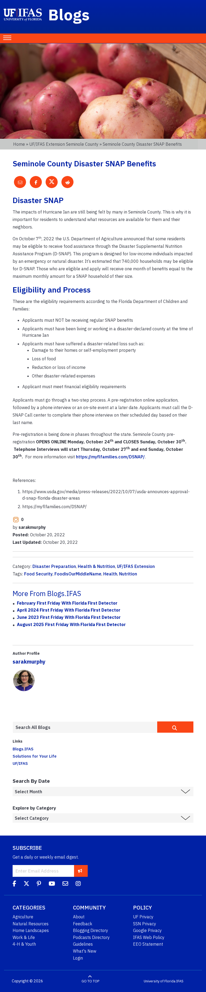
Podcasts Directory (91, 937)
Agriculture (23, 916)
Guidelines (83, 944)
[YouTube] (52, 884)
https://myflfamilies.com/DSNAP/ (110, 456)
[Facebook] (14, 884)
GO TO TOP (90, 981)
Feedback (82, 923)
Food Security (38, 574)
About (78, 916)
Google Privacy (147, 930)
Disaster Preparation (54, 566)
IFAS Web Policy (148, 937)
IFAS (179, 981)
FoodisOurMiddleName (77, 574)
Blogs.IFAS (23, 748)
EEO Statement (148, 944)
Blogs (69, 14)
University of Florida (159, 981)
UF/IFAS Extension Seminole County (63, 144)
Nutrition (128, 574)
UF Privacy (143, 916)
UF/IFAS (20, 763)
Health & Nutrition (96, 566)
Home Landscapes (31, 930)
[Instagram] (78, 884)
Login (78, 958)
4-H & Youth (24, 944)
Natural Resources (31, 923)
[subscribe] (80, 871)
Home (19, 144)
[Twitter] (26, 884)
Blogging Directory (90, 930)
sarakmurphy (29, 661)
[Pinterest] (39, 884)
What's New (84, 951)
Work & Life (24, 937)
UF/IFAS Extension (136, 566)
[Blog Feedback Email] (65, 884)
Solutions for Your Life (35, 756)
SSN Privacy (144, 923)
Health (110, 574)
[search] (175, 727)
